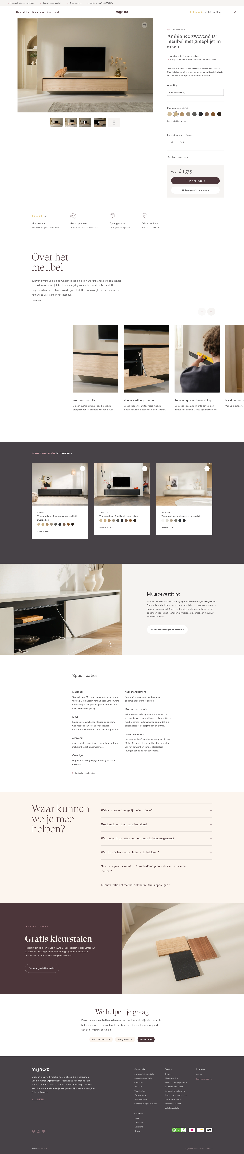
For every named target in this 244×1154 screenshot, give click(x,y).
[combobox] (195, 92)
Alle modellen (23, 12)
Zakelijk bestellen (172, 1108)
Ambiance (138, 1122)
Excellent (138, 1127)
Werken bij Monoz (173, 1104)
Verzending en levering (175, 1091)
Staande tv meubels (143, 1078)
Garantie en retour (173, 1099)
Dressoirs (138, 1087)
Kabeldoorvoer (175, 135)
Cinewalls (138, 1082)
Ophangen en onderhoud (176, 1095)
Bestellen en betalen (174, 1087)
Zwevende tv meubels (144, 1074)
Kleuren (171, 108)
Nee (182, 142)
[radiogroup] (195, 114)
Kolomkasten (140, 1095)
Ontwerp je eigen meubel (145, 1104)
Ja (172, 142)
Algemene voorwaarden (194, 1148)
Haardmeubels (140, 1099)
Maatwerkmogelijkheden (176, 1082)
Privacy (209, 1148)
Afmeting (172, 85)
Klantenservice (54, 12)
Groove (137, 1131)
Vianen (199, 1074)
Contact (168, 1074)
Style (136, 1118)
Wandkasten (139, 1091)
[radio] (169, 114)
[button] (205, 12)
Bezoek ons (38, 12)
